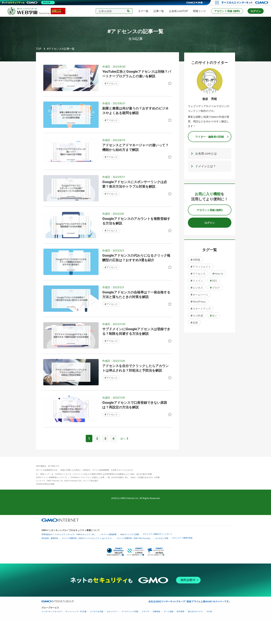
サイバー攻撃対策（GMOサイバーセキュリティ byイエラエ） (87, 538)
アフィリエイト (201, 266)
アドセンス (111, 83)
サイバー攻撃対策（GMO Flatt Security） (134, 538)
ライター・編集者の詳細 (209, 136)
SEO (213, 280)
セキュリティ (112, 611)
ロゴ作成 (197, 315)
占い (213, 315)
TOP (38, 48)
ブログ (215, 287)
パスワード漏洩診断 (108, 534)
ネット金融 (168, 611)
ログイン (256, 11)
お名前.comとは (206, 153)
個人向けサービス (195, 611)
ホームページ (199, 294)
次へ (123, 438)
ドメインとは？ (205, 166)
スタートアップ (201, 308)
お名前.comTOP (178, 11)
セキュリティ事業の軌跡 (182, 538)
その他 (209, 611)
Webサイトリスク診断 (129, 534)
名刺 (194, 322)
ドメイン (197, 280)
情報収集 (156, 611)
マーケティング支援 (129, 611)
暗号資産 (180, 611)
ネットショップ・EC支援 (75, 611)
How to (218, 273)
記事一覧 (159, 11)
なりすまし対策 (161, 538)
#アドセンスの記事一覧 (60, 48)
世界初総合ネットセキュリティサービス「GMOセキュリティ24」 (68, 534)
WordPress (198, 301)
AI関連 (195, 259)
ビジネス (197, 287)
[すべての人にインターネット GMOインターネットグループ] (245, 2)
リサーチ (145, 611)
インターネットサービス (51, 611)
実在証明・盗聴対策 (49, 538)
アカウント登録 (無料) (227, 11)
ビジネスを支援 (96, 611)
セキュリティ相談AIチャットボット (157, 534)
